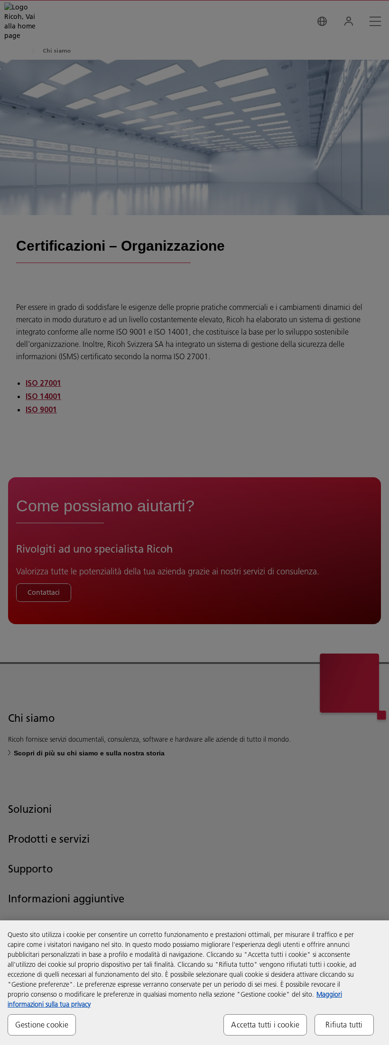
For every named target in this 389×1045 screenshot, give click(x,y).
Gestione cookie (41, 1024)
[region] (194, 982)
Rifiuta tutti (343, 1024)
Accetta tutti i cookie (265, 1024)
